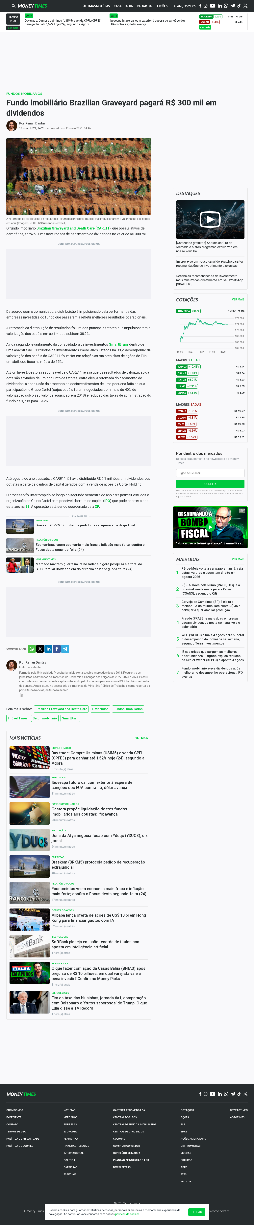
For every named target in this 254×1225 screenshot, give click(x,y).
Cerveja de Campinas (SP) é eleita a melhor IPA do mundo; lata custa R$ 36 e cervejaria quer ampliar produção (211, 606)
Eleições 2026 (60, 992)
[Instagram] (206, 6)
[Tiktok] (239, 6)
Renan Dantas (35, 123)
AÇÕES (185, 1117)
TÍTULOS (186, 1181)
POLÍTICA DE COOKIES (19, 1145)
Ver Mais (141, 737)
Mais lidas (187, 559)
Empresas (42, 520)
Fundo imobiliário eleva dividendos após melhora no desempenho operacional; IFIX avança (212, 673)
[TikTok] (239, 1094)
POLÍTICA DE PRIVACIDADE (22, 1138)
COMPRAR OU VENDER (126, 1145)
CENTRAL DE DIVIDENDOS (128, 1131)
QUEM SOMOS (14, 1110)
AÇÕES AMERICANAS (193, 1138)
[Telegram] (232, 6)
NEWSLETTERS (122, 1167)
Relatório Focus (47, 539)
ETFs (184, 1174)
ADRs (184, 1167)
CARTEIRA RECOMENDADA (129, 1110)
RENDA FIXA (71, 1138)
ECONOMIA (70, 1131)
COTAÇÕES (187, 1110)
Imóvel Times (18, 718)
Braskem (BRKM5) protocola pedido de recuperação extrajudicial (85, 525)
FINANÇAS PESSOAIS (76, 1145)
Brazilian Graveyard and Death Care (61, 709)
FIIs (183, 1124)
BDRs (184, 1131)
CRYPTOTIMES (239, 1110)
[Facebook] (200, 6)
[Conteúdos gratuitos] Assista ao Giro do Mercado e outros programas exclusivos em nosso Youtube (207, 247)
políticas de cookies (127, 1214)
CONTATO (12, 1124)
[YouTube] (213, 6)
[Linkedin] (220, 6)
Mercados (58, 777)
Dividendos (100, 709)
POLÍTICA (69, 1160)
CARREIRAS (70, 1167)
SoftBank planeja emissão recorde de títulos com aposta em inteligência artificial (96, 944)
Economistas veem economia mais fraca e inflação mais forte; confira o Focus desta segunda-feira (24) (90, 547)
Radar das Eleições (152, 6)
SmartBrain (70, 718)
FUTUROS (186, 1160)
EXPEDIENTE (13, 1117)
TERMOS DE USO (16, 1131)
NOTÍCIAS (69, 1110)
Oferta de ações (63, 910)
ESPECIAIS (70, 1174)
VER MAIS (238, 299)
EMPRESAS (70, 1124)
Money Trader (61, 747)
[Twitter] (245, 6)
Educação (59, 830)
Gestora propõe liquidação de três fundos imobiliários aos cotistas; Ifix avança (89, 812)
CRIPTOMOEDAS (190, 1145)
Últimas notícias (96, 6)
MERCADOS (70, 1117)
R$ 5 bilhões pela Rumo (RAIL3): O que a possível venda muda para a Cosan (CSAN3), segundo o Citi (211, 589)
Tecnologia (60, 936)
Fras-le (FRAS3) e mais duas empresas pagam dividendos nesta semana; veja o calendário (211, 623)
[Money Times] (32, 6)
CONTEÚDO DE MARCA (126, 1152)
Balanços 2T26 (183, 6)
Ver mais (238, 559)
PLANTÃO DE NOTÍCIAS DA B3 (131, 1160)
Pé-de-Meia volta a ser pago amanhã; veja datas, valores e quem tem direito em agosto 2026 (212, 573)
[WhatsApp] (226, 6)
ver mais (13, 27)
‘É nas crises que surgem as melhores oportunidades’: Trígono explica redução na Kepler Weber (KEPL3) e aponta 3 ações (213, 656)
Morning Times (46, 559)
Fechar (197, 1212)
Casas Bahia (123, 6)
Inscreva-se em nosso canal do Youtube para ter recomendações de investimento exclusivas (209, 264)
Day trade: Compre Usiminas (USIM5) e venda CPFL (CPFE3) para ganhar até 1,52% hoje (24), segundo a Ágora (98, 758)
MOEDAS (186, 1152)
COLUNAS (119, 1138)
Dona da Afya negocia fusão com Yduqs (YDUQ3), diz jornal (100, 838)
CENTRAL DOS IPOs (125, 1117)
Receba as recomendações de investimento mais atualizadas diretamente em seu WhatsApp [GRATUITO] (209, 280)
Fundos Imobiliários (24, 93)
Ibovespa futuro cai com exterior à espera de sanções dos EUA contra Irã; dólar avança (92, 785)
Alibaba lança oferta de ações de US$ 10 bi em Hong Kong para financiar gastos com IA (99, 918)
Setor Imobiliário (45, 718)
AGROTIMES (237, 1117)
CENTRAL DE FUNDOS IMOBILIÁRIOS (134, 1124)
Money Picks (60, 963)
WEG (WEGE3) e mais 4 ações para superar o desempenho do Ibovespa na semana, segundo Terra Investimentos (213, 639)
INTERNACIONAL (74, 1152)
